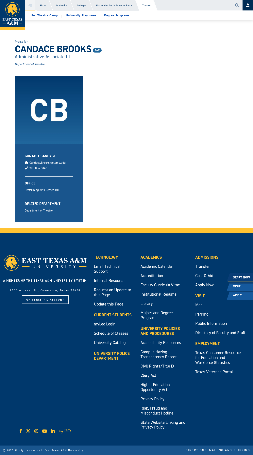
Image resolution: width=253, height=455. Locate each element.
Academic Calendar (157, 266)
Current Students (113, 315)
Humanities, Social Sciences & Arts (114, 5)
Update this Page (108, 304)
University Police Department (112, 356)
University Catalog (110, 342)
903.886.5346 (38, 168)
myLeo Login (104, 324)
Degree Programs (116, 15)
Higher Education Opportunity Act (155, 387)
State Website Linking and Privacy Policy (163, 425)
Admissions (206, 257)
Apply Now (204, 284)
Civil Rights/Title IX (157, 366)
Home (43, 5)
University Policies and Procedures (160, 331)
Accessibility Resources (161, 342)
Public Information (211, 323)
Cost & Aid (204, 275)
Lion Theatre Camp (44, 15)
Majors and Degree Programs (157, 315)
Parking (202, 314)
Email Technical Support (107, 269)
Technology (106, 257)
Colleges (81, 5)
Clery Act (148, 375)
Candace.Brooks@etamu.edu (47, 163)
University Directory (45, 299)
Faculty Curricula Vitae (160, 284)
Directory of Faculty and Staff (220, 332)
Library (147, 303)
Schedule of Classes (111, 333)
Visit (200, 295)
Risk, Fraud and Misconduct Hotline (157, 411)
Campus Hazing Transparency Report (159, 354)
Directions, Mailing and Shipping (218, 450)
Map (199, 304)
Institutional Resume (159, 294)
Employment (207, 343)
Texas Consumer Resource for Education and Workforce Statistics (218, 357)
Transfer (202, 266)
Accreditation (152, 275)
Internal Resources (110, 280)
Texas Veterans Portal (214, 371)
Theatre (146, 5)
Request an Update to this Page (112, 292)
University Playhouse (81, 15)
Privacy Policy (152, 398)
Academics (61, 5)
